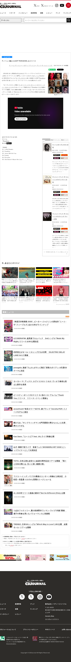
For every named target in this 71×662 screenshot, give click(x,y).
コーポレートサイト (52, 619)
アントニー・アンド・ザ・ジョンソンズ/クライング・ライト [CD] (60, 216)
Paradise (42, 78)
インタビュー (23, 13)
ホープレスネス (20, 78)
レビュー (49, 13)
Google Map (49, 616)
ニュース (3, 13)
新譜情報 (34, 13)
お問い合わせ (66, 629)
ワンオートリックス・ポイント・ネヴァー (30, 85)
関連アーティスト (55, 140)
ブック (58, 13)
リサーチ (12, 13)
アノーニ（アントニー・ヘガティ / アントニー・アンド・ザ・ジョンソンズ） (31, 65)
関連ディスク (46, 140)
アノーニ (36, 76)
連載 (41, 13)
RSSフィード (50, 629)
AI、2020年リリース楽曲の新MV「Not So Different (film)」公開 (39, 493)
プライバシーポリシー (30, 629)
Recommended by (60, 304)
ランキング (67, 13)
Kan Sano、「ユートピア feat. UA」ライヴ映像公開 (34, 436)
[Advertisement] (35, 39)
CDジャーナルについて (8, 629)
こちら (23, 538)
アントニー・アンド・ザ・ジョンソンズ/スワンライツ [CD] (60, 179)
